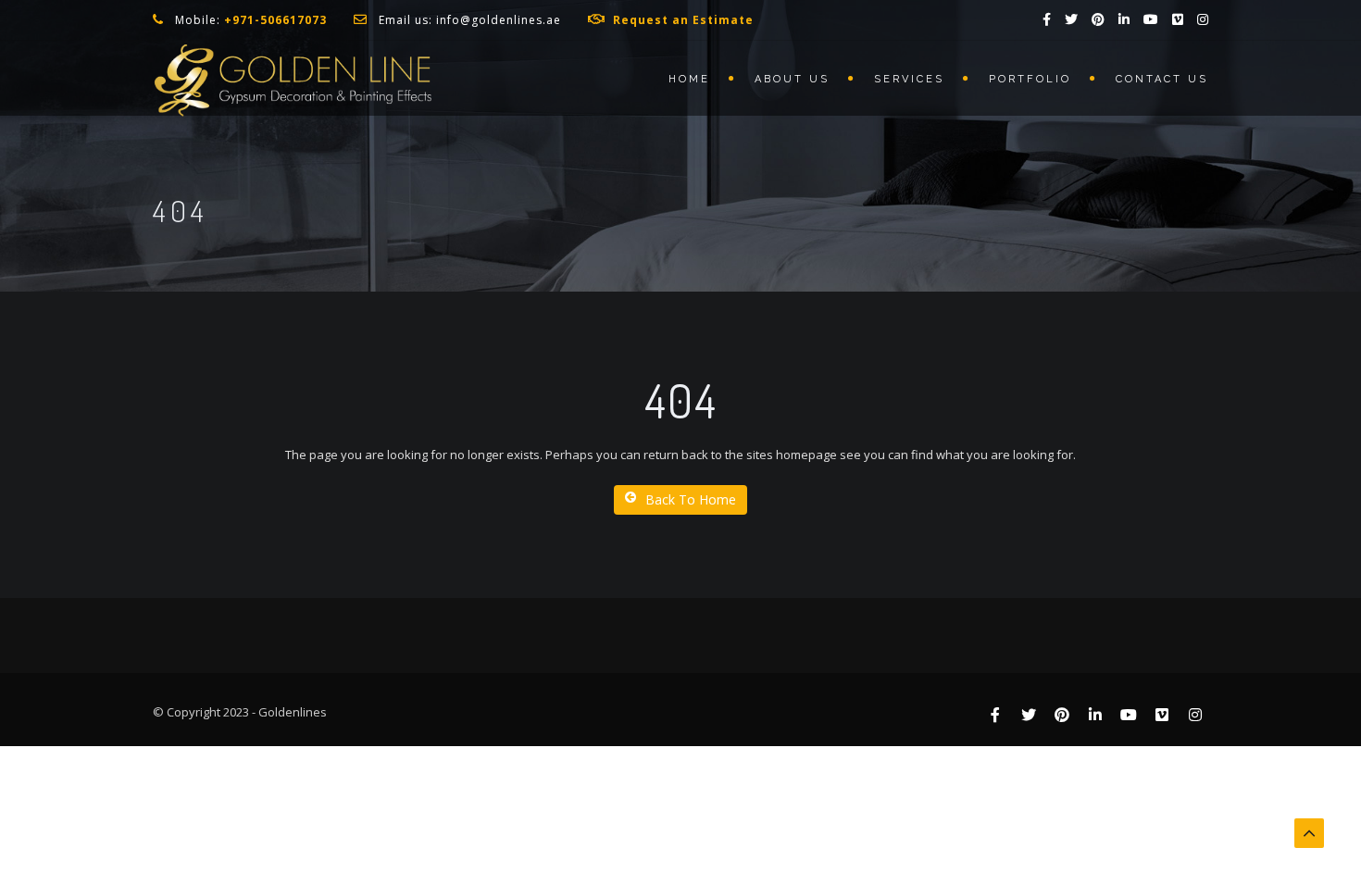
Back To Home (690, 499)
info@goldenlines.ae (498, 20)
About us (792, 79)
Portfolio (1030, 79)
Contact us (1162, 79)
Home (689, 79)
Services (909, 79)
